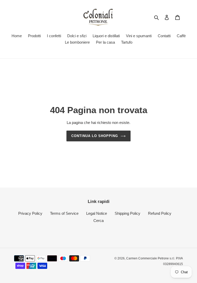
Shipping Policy (127, 213)
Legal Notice (96, 213)
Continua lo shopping (94, 136)
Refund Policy (159, 213)
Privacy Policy (30, 213)
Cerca (98, 220)
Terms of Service (64, 213)
